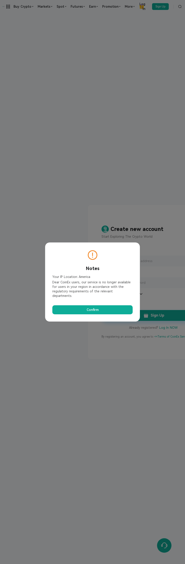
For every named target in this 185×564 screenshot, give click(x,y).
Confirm (93, 310)
